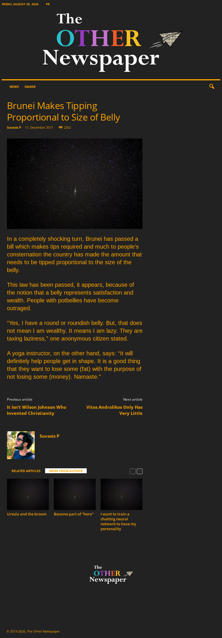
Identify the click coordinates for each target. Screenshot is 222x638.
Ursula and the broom (27, 514)
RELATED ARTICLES (26, 471)
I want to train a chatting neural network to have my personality (118, 521)
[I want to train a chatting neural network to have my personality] (122, 494)
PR (48, 4)
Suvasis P (14, 127)
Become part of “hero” (73, 514)
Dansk (30, 86)
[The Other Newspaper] (111, 43)
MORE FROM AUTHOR (66, 471)
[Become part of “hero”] (75, 494)
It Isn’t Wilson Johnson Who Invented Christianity (36, 410)
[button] (211, 86)
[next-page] (140, 471)
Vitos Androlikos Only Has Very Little (114, 410)
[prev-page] (133, 471)
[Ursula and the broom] (28, 494)
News (14, 86)
